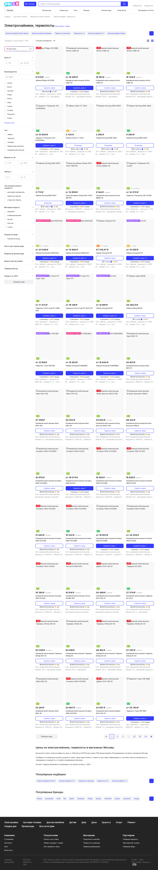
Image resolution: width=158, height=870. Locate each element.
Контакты (8, 843)
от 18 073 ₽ (72, 477)
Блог (6, 847)
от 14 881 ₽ (102, 305)
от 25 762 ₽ (132, 707)
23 (140, 736)
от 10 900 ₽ (42, 134)
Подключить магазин (91, 839)
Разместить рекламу (91, 843)
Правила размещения (91, 847)
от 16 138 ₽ (71, 305)
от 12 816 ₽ (41, 362)
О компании (8, 839)
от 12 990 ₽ (72, 249)
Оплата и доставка (51, 839)
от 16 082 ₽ (72, 77)
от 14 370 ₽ (132, 192)
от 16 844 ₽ (102, 362)
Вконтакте (8, 850)
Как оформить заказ (52, 847)
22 (134, 736)
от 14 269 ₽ (132, 249)
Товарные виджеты (130, 839)
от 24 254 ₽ (132, 535)
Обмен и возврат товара (53, 843)
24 (146, 736)
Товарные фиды (129, 847)
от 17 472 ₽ (42, 305)
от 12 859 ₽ (72, 192)
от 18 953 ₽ (102, 535)
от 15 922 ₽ (72, 362)
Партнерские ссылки (131, 843)
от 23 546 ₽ (42, 249)
